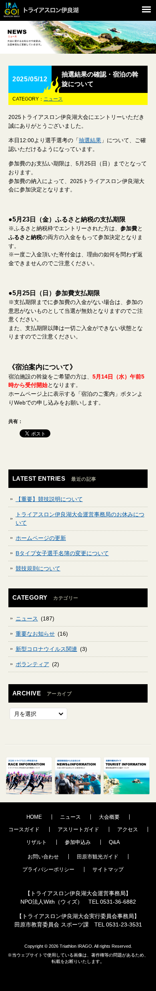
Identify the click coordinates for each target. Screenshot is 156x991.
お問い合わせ (43, 857)
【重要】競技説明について (49, 499)
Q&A (114, 842)
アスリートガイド (78, 829)
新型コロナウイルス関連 (46, 649)
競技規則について (38, 568)
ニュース (53, 99)
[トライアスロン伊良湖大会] (46, 18)
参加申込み (78, 842)
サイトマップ (108, 869)
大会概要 (109, 817)
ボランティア (32, 664)
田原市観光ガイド (97, 857)
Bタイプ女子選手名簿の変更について (62, 553)
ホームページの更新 (41, 538)
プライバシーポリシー (48, 869)
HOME (34, 817)
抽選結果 (90, 140)
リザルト (36, 842)
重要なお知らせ (35, 633)
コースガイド (24, 829)
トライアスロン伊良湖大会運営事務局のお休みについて (80, 518)
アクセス (127, 829)
